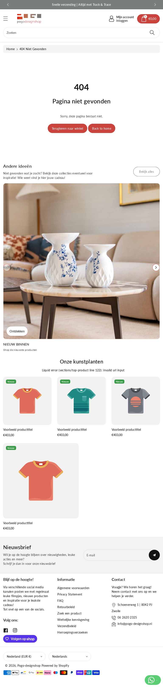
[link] (146, 171)
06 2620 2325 (127, 617)
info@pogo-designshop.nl (135, 623)
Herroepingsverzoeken (72, 632)
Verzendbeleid (66, 626)
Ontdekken (17, 331)
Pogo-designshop (29, 665)
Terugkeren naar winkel (67, 128)
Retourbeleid (66, 607)
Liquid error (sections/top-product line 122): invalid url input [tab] (83, 370)
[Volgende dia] (155, 4)
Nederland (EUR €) (19, 656)
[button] (7, 18)
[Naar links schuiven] (6, 267)
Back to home (101, 128)
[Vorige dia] (8, 4)
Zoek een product (69, 613)
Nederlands (59, 656)
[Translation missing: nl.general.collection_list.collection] (81, 261)
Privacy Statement (69, 594)
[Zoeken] (152, 32)
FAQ (60, 600)
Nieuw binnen (16, 344)
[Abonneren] (154, 555)
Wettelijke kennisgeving (73, 619)
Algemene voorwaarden (73, 588)
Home (10, 49)
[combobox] (81, 32)
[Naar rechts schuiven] (156, 267)
